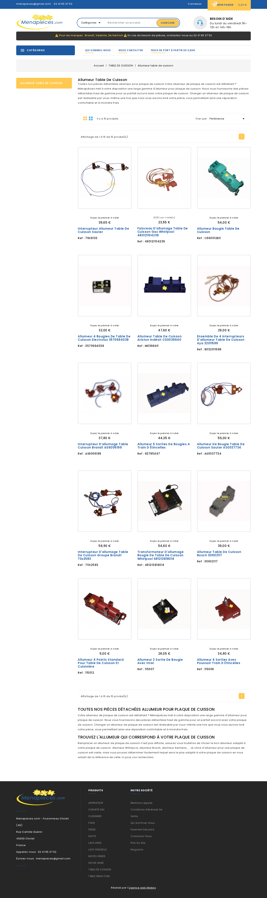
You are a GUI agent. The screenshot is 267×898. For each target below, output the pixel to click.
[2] (102, 211)
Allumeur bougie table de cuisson (218, 230)
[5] (110, 211)
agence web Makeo (142, 888)
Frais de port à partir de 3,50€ (173, 50)
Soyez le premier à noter (104, 217)
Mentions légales (142, 803)
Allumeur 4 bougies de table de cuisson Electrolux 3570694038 (104, 338)
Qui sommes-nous (98, 50)
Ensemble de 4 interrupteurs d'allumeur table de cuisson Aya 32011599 (221, 339)
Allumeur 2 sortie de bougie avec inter (160, 661)
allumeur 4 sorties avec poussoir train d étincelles (218, 661)
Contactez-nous (141, 836)
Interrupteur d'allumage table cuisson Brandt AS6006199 (103, 446)
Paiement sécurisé (142, 829)
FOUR (91, 823)
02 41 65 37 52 (63, 4)
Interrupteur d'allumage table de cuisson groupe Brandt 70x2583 (103, 555)
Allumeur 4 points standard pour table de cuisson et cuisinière (101, 663)
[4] (108, 211)
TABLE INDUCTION (99, 876)
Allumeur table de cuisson (41, 83)
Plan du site (138, 843)
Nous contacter (131, 50)
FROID (92, 829)
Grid (85, 118)
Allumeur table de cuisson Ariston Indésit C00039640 (159, 338)
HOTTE (92, 836)
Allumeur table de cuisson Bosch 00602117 (219, 553)
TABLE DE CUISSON (99, 869)
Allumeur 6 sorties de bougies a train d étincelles (163, 446)
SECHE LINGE (96, 862)
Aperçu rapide (119, 202)
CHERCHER (168, 22)
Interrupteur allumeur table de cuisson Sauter (103, 230)
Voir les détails (91, 202)
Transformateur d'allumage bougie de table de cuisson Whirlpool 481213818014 (160, 555)
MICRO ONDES (97, 856)
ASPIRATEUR (95, 803)
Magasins (137, 849)
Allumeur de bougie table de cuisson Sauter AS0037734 (221, 446)
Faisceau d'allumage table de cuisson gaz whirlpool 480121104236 (162, 231)
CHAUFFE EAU (96, 809)
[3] (105, 211)
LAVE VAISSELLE (97, 849)
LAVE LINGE (94, 843)
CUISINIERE (95, 816)
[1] (99, 211)
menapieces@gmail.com (33, 4)
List (91, 118)
